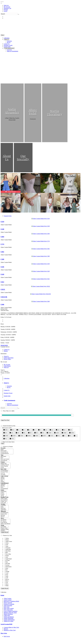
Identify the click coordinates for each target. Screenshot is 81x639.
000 (6, 430)
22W (6, 435)
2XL (12, 438)
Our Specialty (23, 157)
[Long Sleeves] (5, 522)
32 (43, 433)
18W (64, 433)
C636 (2, 267)
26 (24, 433)
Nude (6, 576)
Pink (6, 562)
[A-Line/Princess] (4, 512)
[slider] (72, 415)
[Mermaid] (4, 515)
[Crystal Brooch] (4, 488)
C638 (2, 229)
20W (72, 433)
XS (59, 435)
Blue (6, 552)
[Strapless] (5, 530)
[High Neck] (5, 508)
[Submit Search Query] (18, 408)
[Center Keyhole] (5, 466)
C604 (2, 237)
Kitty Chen (6, 607)
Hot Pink (7, 563)
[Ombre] (3, 481)
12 (52, 430)
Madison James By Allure (10, 612)
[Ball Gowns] (5, 456)
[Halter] (5, 507)
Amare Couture (8, 600)
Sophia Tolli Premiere (9, 619)
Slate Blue (8, 551)
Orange (7, 571)
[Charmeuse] (3, 491)
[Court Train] (4, 502)
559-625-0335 (4, 345)
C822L (3, 289)
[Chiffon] (3, 493)
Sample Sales (7, 396)
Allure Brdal (33, 111)
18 (71, 430)
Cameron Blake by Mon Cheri (11, 627)
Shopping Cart (7, 8)
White (6, 585)
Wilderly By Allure (8, 621)
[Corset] (5, 467)
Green (7, 543)
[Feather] (3, 494)
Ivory (6, 574)
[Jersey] (3, 495)
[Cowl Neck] (5, 505)
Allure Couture (7, 598)
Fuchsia (7, 565)
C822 (2, 282)
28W (29, 435)
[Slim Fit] (4, 516)
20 (6, 433)
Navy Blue (8, 554)
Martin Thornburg (54, 112)
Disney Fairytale (8, 602)
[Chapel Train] (4, 501)
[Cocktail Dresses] (7, 453)
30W (36, 435)
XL (6, 438)
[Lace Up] (5, 473)
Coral (6, 573)
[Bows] (4, 487)
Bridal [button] (2, 595)
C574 (2, 244)
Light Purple (8, 558)
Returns (6, 351)
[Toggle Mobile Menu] (1, 374)
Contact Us (6, 349)
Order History (7, 366)
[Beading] (4, 486)
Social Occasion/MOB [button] (6, 624)
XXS (51, 435)
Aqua (6, 546)
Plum (6, 568)
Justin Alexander (12, 110)
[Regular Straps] (5, 528)
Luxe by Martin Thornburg (10, 611)
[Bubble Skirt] (5, 463)
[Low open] (5, 474)
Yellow (7, 538)
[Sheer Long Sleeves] (5, 523)
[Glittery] (3, 477)
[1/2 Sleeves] (5, 519)
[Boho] (5, 458)
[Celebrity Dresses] (5, 465)
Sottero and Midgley (9, 617)
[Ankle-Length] (4, 498)
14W (49, 433)
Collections (6, 378)
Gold (6, 577)
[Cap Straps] (5, 526)
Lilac (6, 557)
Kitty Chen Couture (9, 608)
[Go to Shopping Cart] (1, 1)
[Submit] (18, 14)
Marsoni (6, 628)
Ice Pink (7, 560)
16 (64, 430)
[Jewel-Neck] (5, 509)
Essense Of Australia (9, 604)
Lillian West (7, 615)
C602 (2, 252)
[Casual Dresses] (7, 452)
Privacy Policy (7, 359)
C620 (2, 274)
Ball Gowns (7, 636)
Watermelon (8, 566)
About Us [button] (6, 383)
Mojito (7, 540)
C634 (2, 221)
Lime (6, 544)
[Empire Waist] (4, 514)
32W (44, 435)
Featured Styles (7, 216)
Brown (7, 579)
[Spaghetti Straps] (5, 529)
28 (30, 433)
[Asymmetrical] (4, 500)
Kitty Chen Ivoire (8, 609)
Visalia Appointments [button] (9, 400)
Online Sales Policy (9, 357)
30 (37, 433)
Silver (6, 584)
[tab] (42, 383)
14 (58, 430)
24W (14, 435)
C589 (2, 259)
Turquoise (7, 547)
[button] (6, 38)
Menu (2, 35)
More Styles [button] (4, 633)
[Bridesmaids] (7, 450)
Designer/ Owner (8, 393)
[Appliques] (4, 484)
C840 (2, 304)
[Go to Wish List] (2, 1)
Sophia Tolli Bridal (8, 618)
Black (6, 581)
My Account (7, 6)
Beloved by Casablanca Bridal (11, 601)
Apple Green (8, 541)
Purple (7, 555)
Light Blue (8, 549)
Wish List (6, 5)
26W (21, 435)
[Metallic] (3, 479)
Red (6, 570)
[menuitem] (42, 5)
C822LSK (4, 297)
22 (12, 433)
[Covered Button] (5, 470)
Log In (5, 11)
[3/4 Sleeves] (5, 521)
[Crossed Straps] (5, 472)
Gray (6, 582)
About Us (7, 157)
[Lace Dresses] (5, 460)
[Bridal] (7, 449)
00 (13, 430)
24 (18, 433)
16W (57, 433)
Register (6, 9)
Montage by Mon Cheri (10, 630)
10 (46, 430)
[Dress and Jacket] (5, 459)
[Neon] (3, 480)
